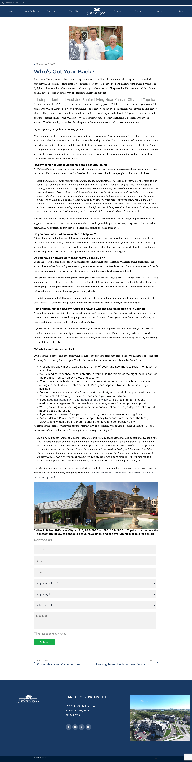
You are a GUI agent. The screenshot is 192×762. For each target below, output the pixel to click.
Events (137, 11)
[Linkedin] (88, 727)
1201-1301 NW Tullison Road (81, 706)
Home (11, 11)
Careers (159, 11)
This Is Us (73, 11)
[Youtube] (75, 727)
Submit (45, 642)
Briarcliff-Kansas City (60, 530)
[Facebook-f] (68, 727)
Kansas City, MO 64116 (77, 710)
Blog (181, 11)
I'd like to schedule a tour (52, 633)
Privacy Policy (154, 759)
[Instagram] (82, 727)
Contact (117, 11)
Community (52, 11)
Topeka (131, 530)
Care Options (31, 11)
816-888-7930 (73, 715)
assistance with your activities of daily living (82, 399)
